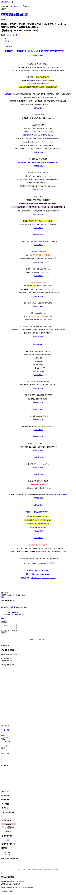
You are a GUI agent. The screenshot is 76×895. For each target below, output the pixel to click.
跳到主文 (4, 19)
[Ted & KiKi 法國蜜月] (1, 762)
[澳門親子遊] (1, 758)
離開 (10, 891)
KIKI (2, 597)
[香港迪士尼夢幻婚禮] (1, 760)
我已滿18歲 (4, 891)
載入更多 (3, 621)
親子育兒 (15, 612)
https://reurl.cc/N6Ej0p (41, 570)
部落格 (6, 41)
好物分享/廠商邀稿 (18, 614)
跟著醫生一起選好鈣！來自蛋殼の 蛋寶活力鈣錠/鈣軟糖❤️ (34, 51)
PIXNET (24, 869)
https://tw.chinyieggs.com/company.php (43, 578)
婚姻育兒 (16, 35)
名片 (5, 43)
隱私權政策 (48, 869)
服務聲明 (55, 869)
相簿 (5, 39)
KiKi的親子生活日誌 (14, 14)
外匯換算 (8, 824)
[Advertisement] (10, 777)
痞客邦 (11, 607)
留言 (15, 607)
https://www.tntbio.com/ (43, 574)
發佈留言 (3, 632)
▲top (2, 618)
